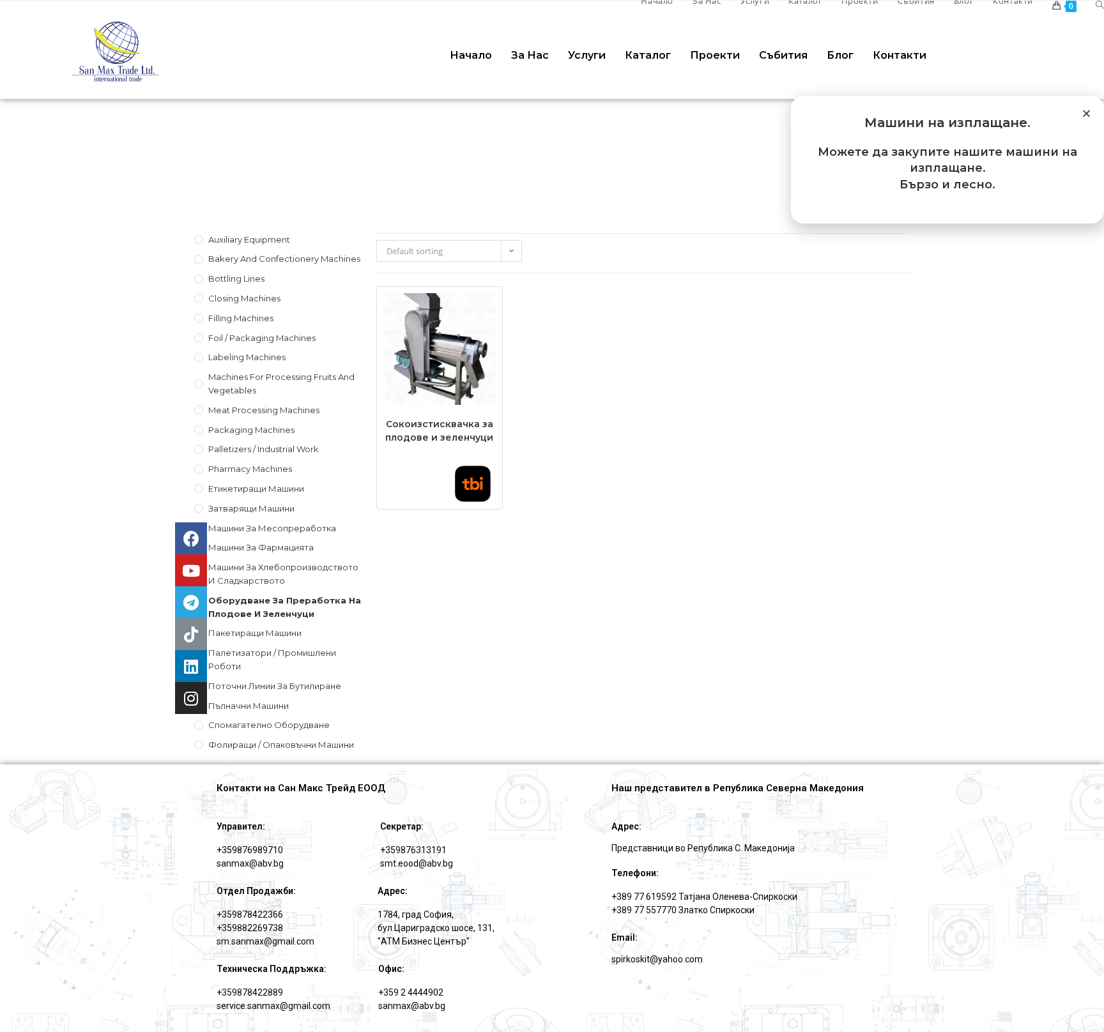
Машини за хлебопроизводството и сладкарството (283, 574)
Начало (471, 55)
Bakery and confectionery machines (284, 259)
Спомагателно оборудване (269, 725)
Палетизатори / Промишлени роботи (272, 659)
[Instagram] (191, 698)
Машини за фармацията (261, 547)
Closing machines (244, 298)
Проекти (715, 55)
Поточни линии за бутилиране (274, 686)
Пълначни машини (248, 706)
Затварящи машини (251, 508)
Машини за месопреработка (272, 528)
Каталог (648, 55)
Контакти (899, 55)
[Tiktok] (191, 634)
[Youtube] (191, 570)
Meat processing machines (263, 410)
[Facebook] (191, 538)
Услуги (587, 55)
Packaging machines (251, 430)
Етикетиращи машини (256, 488)
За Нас (530, 55)
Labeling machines (247, 357)
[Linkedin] (191, 666)
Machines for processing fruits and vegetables (281, 383)
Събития (783, 55)
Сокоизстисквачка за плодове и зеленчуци (439, 430)
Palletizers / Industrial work (263, 449)
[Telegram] (191, 602)
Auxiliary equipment (249, 239)
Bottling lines (236, 278)
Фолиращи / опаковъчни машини (281, 745)
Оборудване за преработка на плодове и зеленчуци (284, 607)
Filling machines (240, 318)
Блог (840, 55)
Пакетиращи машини (255, 633)
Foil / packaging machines (262, 338)
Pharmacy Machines (250, 469)
